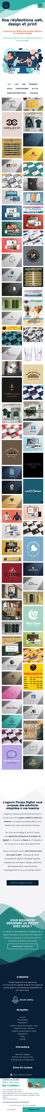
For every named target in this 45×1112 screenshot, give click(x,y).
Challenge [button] (34, 93)
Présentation (22, 1020)
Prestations (22, 1023)
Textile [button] (9, 89)
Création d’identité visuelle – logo (24, 1026)
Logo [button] (17, 84)
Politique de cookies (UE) (22, 1057)
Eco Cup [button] (35, 89)
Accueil (22, 1017)
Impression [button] (33, 84)
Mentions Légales (22, 1054)
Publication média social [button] (16, 93)
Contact (22, 1039)
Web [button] (23, 84)
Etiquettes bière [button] (22, 89)
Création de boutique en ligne (23, 1031)
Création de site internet (24, 1028)
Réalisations (23, 1034)
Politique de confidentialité (22, 1060)
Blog (23, 1036)
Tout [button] (9, 84)
